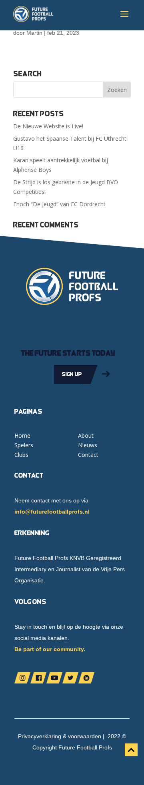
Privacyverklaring (39, 736)
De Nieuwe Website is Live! (48, 126)
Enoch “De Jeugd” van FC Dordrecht (59, 204)
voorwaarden (84, 736)
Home (22, 435)
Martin (34, 33)
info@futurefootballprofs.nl (52, 511)
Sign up (72, 374)
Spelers (23, 445)
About (86, 435)
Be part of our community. (49, 649)
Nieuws (87, 445)
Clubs (21, 454)
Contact (88, 454)
